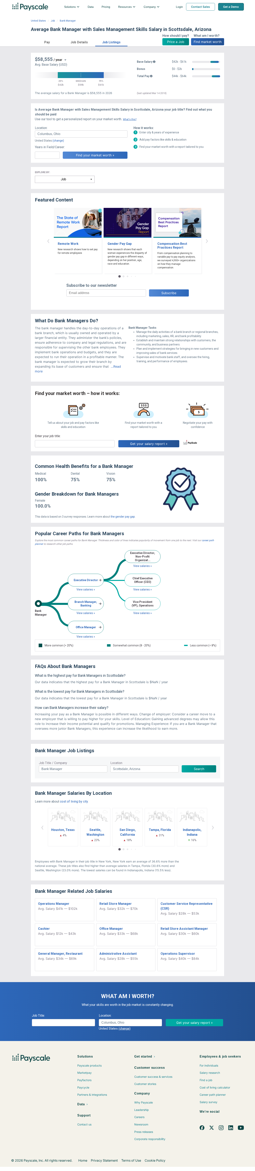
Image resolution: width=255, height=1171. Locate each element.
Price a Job (175, 42)
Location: (41, 128)
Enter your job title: (48, 436)
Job (53, 20)
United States (38, 20)
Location (116, 763)
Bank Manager (68, 20)
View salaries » (85, 589)
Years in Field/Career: (50, 147)
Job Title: (38, 1015)
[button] (47, 41)
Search (199, 769)
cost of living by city (74, 801)
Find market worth (208, 42)
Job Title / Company (53, 763)
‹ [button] (48, 240)
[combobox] (81, 134)
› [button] (206, 240)
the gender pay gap (123, 516)
